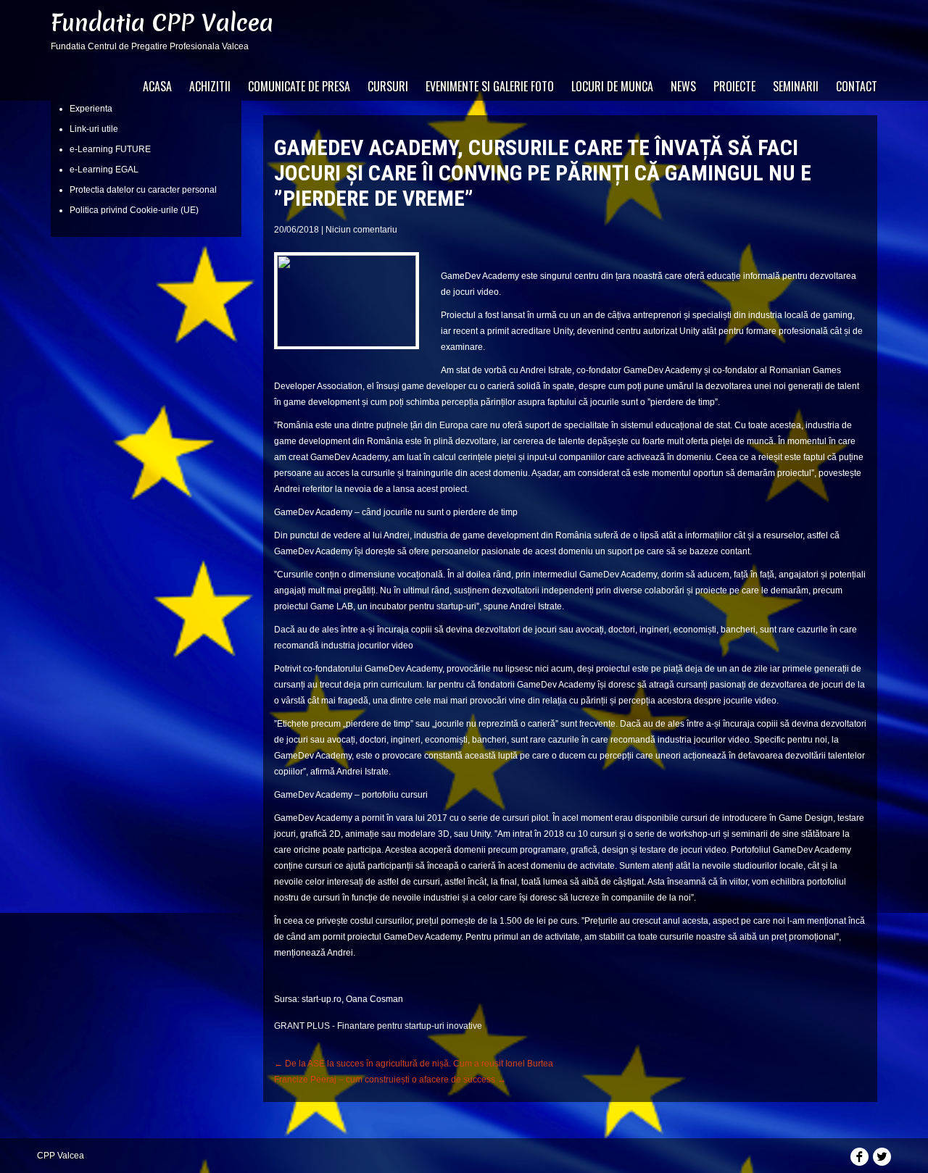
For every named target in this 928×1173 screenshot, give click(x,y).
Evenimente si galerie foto (490, 86)
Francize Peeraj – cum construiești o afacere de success (390, 1079)
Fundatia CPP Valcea (162, 22)
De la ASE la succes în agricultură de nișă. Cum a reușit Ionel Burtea (413, 1064)
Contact (856, 86)
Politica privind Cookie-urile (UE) (134, 210)
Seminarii (796, 86)
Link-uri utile (94, 129)
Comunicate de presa (299, 86)
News (683, 86)
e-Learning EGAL (104, 169)
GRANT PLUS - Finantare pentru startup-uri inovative (378, 1026)
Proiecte (734, 86)
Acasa (157, 86)
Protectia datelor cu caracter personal (143, 190)
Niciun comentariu (361, 230)
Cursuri (388, 86)
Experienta (91, 109)
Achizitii (210, 86)
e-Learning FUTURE (110, 149)
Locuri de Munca (612, 86)
